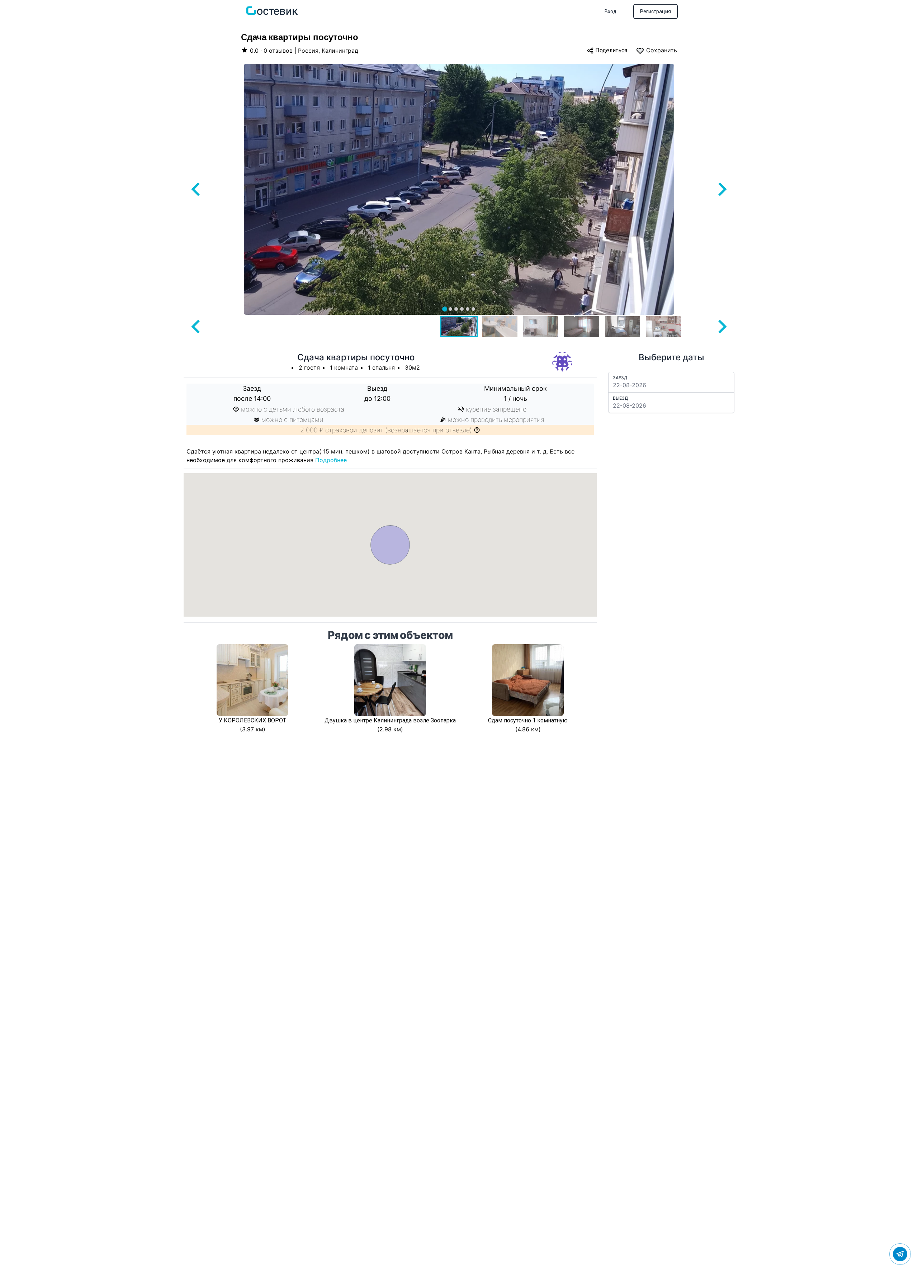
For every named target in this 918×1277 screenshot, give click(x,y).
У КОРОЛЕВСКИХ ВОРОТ (252, 720)
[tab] (444, 309)
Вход (610, 11)
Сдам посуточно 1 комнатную (528, 720)
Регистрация (655, 11)
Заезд (620, 377)
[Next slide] (721, 189)
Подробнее (331, 460)
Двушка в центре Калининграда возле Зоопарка (390, 720)
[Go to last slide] (196, 189)
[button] (459, 326)
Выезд (620, 398)
